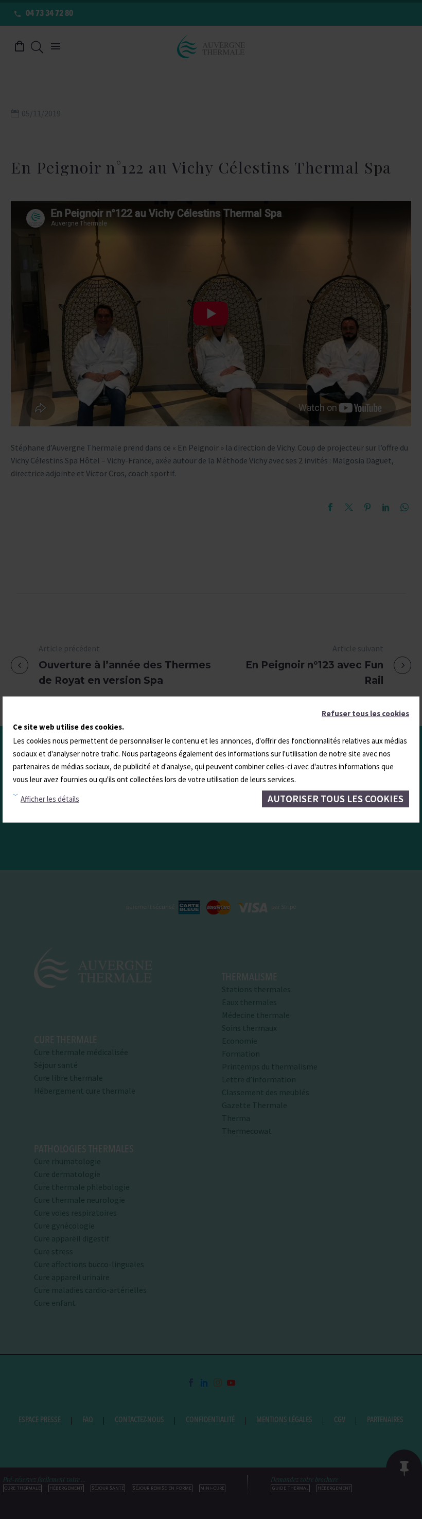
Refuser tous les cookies (365, 713)
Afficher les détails (50, 799)
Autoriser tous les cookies (335, 798)
